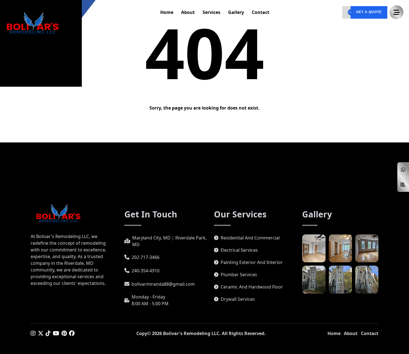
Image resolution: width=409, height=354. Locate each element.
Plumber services (239, 274)
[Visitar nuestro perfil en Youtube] (56, 333)
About (351, 333)
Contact (369, 333)
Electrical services (239, 250)
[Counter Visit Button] (403, 184)
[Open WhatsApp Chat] (403, 169)
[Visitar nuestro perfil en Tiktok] (48, 333)
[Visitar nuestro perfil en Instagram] (33, 333)
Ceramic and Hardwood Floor (252, 287)
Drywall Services (238, 299)
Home (334, 333)
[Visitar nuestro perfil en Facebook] (72, 333)
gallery (236, 12)
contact (260, 12)
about (188, 12)
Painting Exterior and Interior (252, 262)
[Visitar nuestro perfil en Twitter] (40, 333)
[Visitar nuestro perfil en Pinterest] (64, 333)
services (211, 12)
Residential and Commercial (250, 238)
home (166, 12)
